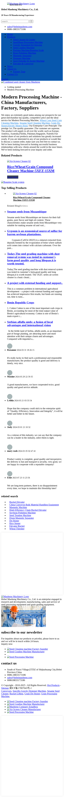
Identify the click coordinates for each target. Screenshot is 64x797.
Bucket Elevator (17, 502)
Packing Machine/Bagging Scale (28, 50)
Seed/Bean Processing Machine (28, 42)
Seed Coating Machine (24, 47)
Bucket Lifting (16, 693)
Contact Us (12, 74)
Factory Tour (19, 71)
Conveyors (6, 691)
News (10, 66)
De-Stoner (14, 520)
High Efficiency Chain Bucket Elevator (27, 510)
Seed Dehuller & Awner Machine (29, 61)
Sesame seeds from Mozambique (26, 211)
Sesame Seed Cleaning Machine (35, 123)
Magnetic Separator (22, 55)
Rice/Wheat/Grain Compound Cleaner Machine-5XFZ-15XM (30, 169)
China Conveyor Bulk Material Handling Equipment (34, 504)
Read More (12, 177)
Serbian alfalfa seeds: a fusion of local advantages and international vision (30, 323)
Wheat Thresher (16, 528)
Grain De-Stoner (32, 693)
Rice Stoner (14, 523)
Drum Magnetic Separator (21, 518)
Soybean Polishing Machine (22, 512)
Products (11, 37)
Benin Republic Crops (20, 302)
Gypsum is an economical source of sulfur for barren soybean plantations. (34, 232)
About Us (11, 69)
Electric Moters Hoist (18, 125)
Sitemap (5, 688)
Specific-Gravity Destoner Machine (29, 691)
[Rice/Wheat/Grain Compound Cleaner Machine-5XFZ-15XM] (19, 161)
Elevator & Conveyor (23, 63)
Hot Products (53, 685)
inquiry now (7, 644)
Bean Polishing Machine (24, 53)
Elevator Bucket (17, 526)
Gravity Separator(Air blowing (27, 45)
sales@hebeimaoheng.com (19, 26)
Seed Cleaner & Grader (24, 39)
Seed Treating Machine (20, 515)
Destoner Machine (21, 58)
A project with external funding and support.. (35, 283)
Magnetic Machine (18, 507)
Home (10, 34)
